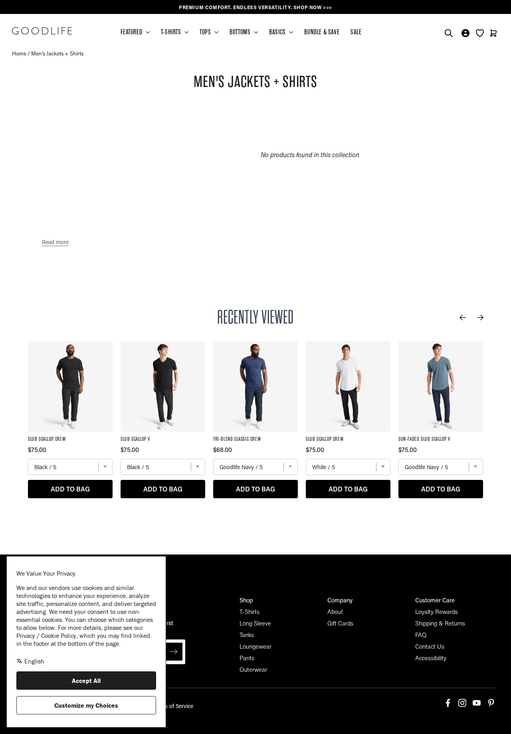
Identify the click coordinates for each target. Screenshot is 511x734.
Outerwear (253, 669)
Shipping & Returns (440, 623)
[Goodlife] (42, 30)
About (335, 612)
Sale (356, 32)
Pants (247, 658)
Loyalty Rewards (436, 612)
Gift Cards (340, 623)
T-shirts (171, 32)
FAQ (420, 635)
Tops (206, 32)
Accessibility (430, 658)
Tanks (247, 635)
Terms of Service (173, 706)
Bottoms (241, 32)
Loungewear (255, 646)
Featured (132, 32)
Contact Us (429, 646)
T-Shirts (249, 612)
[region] (255, 7)
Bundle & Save (321, 32)
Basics (278, 32)
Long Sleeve (255, 623)
